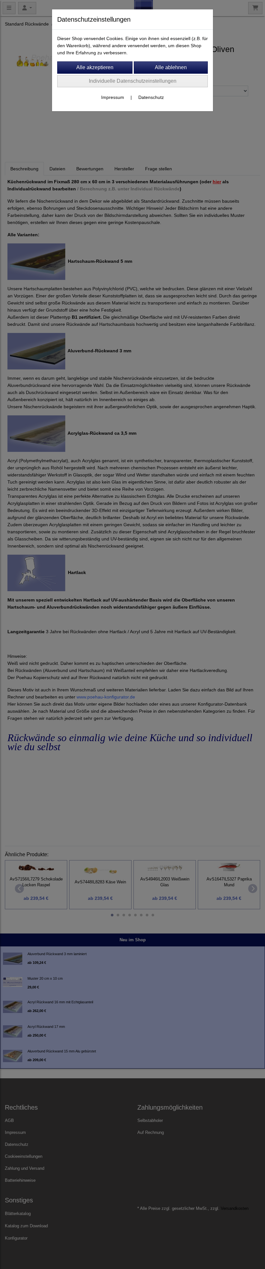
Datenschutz (151, 97)
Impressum (112, 97)
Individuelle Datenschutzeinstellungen (132, 81)
